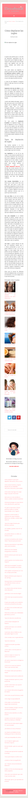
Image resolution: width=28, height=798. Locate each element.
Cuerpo (13, 21)
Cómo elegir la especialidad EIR (12, 698)
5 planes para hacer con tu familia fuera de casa (10, 313)
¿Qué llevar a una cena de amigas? (13, 593)
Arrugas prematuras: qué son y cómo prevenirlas (10, 393)
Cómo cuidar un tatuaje (10, 344)
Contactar (16, 792)
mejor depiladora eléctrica (13, 166)
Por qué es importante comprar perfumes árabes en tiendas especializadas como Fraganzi (12, 509)
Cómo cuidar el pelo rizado (10, 329)
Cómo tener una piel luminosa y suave (14, 695)
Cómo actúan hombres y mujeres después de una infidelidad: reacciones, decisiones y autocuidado (14, 486)
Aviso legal (15, 790)
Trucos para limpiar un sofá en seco (13, 756)
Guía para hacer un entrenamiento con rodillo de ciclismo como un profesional (13, 583)
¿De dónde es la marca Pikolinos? (13, 728)
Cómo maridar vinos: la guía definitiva (14, 637)
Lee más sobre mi (14, 466)
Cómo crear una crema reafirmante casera (10, 359)
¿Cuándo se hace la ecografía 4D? (13, 760)
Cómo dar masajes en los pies (10, 376)
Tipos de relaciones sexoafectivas (13, 618)
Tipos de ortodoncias (10, 641)
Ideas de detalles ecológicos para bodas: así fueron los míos (10, 410)
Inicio (10, 21)
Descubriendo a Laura (14, 9)
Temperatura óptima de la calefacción (14, 676)
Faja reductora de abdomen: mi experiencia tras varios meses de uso (10, 296)
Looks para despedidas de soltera (13, 737)
